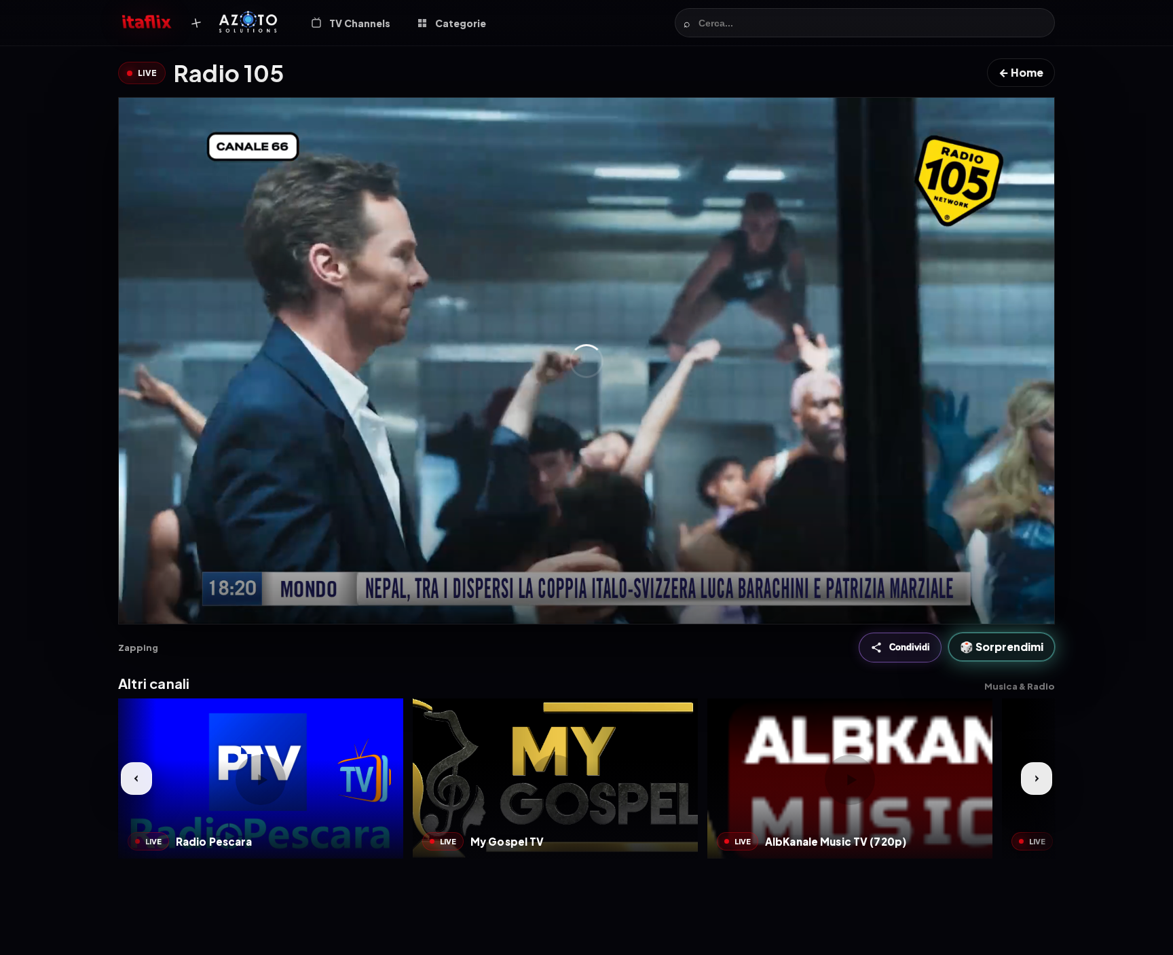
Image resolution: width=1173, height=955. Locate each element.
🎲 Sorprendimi (1001, 647)
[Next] (1036, 778)
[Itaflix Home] (146, 23)
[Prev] (136, 778)
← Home (1021, 72)
